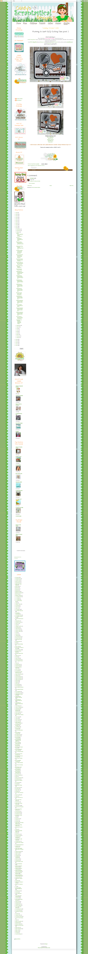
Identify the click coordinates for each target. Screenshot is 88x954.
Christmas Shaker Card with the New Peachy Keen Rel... (19, 252)
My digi (16, 783)
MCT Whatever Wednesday (18, 770)
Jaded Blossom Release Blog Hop (18, 700)
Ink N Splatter (17, 685)
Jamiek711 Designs (19, 395)
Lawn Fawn (17, 716)
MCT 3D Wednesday (19, 730)
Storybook (17, 880)
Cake (16, 602)
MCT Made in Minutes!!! (17, 745)
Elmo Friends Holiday (19, 644)
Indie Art (16, 683)
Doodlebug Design (18, 639)
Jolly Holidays (17, 705)
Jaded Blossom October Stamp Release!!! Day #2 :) (19, 290)
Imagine (16, 681)
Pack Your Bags (18, 794)
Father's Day (17, 655)
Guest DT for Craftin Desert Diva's (18, 672)
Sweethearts (17, 902)
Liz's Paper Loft (18, 499)
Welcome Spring (18, 923)
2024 (17, 215)
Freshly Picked (17, 665)
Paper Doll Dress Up (19, 797)
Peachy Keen (17, 805)
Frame (16, 663)
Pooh (16, 817)
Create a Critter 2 (18, 631)
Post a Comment (32, 183)
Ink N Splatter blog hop (19, 687)
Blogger (46, 943)
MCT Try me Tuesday (19, 764)
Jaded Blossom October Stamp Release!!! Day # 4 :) (19, 281)
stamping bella (17, 877)
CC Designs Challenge (17, 613)
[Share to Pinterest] (46, 164)
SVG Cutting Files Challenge (18, 896)
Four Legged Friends (19, 660)
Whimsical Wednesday (19, 925)
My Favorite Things (18, 785)
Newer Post (30, 185)
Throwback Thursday (19, 911)
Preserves (17, 821)
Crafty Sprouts (17, 628)
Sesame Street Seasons (17, 846)
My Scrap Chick (18, 787)
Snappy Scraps (18, 456)
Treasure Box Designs (19, 917)
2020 (17, 221)
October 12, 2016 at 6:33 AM (35, 181)
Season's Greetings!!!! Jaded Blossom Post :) (19, 239)
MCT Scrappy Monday (19, 751)
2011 (17, 345)
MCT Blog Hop (17, 735)
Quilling (16, 829)
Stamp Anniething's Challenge (18, 869)
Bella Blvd (17, 590)
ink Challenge (17, 684)
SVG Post (42, 165)
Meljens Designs (18, 775)
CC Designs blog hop (19, 610)
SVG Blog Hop (17, 890)
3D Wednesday (18, 578)
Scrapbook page (18, 835)
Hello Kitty (17, 680)
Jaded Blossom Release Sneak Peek (19, 703)
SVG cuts (17, 892)
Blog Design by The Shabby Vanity (44, 947)
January (17, 337)
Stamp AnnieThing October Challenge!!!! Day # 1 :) (19, 247)
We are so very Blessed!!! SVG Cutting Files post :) (19, 243)
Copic (16, 624)
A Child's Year (17, 580)
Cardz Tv (16, 608)
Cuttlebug (17, 635)
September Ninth (19, 482)
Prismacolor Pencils (18, 827)
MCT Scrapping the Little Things (18, 750)
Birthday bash (17, 591)
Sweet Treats (17, 901)
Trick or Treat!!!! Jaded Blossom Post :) (19, 305)
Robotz (16, 832)
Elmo (16, 642)
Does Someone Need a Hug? (19, 269)
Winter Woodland (18, 928)
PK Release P (17, 813)
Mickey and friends (18, 777)
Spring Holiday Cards (19, 861)
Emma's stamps (18, 649)
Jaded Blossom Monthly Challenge (18, 697)
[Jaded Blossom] (20, 75)
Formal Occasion (18, 659)
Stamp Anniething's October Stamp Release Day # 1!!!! (19, 313)
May (17, 331)
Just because (17, 708)
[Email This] (42, 164)
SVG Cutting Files (38, 165)
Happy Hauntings (18, 679)
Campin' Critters (18, 604)
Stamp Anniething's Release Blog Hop (18, 875)
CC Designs (17, 609)
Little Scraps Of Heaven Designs (18, 722)
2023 (17, 217)
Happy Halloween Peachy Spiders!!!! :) (19, 266)
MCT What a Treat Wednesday (18, 767)
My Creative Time (19, 473)
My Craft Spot (17, 782)
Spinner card (17, 858)
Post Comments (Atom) (36, 187)
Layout (16, 718)
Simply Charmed (18, 851)
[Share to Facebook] (45, 164)
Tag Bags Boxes (18, 904)
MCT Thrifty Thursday (19, 762)
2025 (17, 214)
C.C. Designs (17, 599)
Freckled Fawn (17, 664)
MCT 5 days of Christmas (17, 733)
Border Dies (49, 43)
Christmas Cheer (18, 622)
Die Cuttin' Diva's (18, 636)
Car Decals (17, 605)
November (18, 230)
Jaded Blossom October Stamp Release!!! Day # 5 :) (19, 277)
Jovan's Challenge (18, 707)
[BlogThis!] (43, 164)
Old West (16, 791)
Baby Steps (17, 586)
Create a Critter (18, 630)
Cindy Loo (17, 623)
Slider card (17, 854)
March (17, 334)
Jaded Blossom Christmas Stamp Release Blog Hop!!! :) (19, 273)
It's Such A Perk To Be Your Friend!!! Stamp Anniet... (19, 263)
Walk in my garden (18, 921)
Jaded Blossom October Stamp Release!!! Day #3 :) (19, 285)
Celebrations (17, 620)
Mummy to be (42, 42)
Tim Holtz (17, 913)
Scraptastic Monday (18, 844)
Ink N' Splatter (17, 691)
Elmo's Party (17, 646)
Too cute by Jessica (18, 916)
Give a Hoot (17, 669)
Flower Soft (17, 658)
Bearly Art (17, 587)
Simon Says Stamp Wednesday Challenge (19, 849)
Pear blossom (17, 811)
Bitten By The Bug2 (18, 592)
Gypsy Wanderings (18, 674)
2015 (17, 339)
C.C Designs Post (18, 596)
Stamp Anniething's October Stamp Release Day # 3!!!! (19, 302)
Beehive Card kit (50, 139)
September (18, 325)
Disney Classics (18, 637)
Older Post (71, 185)
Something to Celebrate (17, 857)
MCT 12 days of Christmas (18, 728)
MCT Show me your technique (18, 754)
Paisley (16, 796)
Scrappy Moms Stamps (19, 842)
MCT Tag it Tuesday (18, 758)
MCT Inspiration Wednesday (18, 743)
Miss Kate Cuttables (18, 780)
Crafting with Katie (19, 490)
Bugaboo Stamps (18, 595)
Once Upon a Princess (19, 792)
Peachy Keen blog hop (19, 806)
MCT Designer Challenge (17, 738)
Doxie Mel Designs (19, 423)
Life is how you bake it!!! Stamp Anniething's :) (19, 317)
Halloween (17, 675)
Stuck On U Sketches (19, 884)
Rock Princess (17, 834)
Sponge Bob (17, 860)
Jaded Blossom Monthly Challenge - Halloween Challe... (19, 321)
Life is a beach (17, 719)
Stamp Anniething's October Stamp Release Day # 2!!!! (19, 309)
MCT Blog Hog (17, 734)
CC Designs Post (18, 615)
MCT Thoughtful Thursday (18, 761)
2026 (17, 212)
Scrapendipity (18, 465)
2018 (17, 224)
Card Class (17, 606)
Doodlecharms (17, 641)
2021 (17, 220)
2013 (17, 342)
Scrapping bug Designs (17, 837)
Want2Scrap (17, 922)
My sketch (17, 788)
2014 (17, 340)
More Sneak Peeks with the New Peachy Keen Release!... (19, 256)
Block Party (17, 594)
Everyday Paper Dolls (19, 653)
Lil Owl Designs (18, 516)
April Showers (17, 582)
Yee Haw (16, 932)
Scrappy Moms (18, 841)
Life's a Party (17, 720)
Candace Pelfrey (19, 98)
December (18, 229)
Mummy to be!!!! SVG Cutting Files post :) (19, 293)
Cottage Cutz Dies (18, 626)
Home (51, 185)
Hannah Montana (18, 676)
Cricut (16, 632)
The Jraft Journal (18, 910)
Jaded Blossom (32, 165)
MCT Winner (17, 773)
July (17, 328)
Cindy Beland (19, 100)
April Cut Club (17, 581)
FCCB (16, 656)
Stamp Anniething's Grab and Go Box (18, 871)
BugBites (17, 431)
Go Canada (17, 670)
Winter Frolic (17, 927)
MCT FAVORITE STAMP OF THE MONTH (18, 740)
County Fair (17, 627)
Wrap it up (17, 931)
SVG (16, 886)
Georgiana (32, 178)
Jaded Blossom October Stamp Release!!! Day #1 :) (19, 297)
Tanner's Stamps (18, 905)
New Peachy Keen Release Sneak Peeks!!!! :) (19, 260)
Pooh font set (17, 818)
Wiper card (17, 930)
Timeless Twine (18, 915)
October (17, 232)
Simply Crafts (17, 852)
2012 (17, 343)
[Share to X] (44, 164)
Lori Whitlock (17, 726)
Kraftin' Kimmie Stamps (19, 714)
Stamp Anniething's (18, 863)
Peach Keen (17, 801)
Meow (16, 776)
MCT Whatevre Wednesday (18, 772)
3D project (17, 577)
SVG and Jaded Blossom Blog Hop (18, 888)
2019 (17, 223)
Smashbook (17, 855)
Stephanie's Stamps (18, 878)
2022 (17, 218)
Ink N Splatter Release (19, 689)
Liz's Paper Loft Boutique (18, 725)
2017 (17, 226)
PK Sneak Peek (18, 812)
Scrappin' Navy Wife (19, 507)
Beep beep (17, 588)
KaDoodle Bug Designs (17, 710)
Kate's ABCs (17, 713)
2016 (17, 227)
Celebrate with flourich (19, 618)
